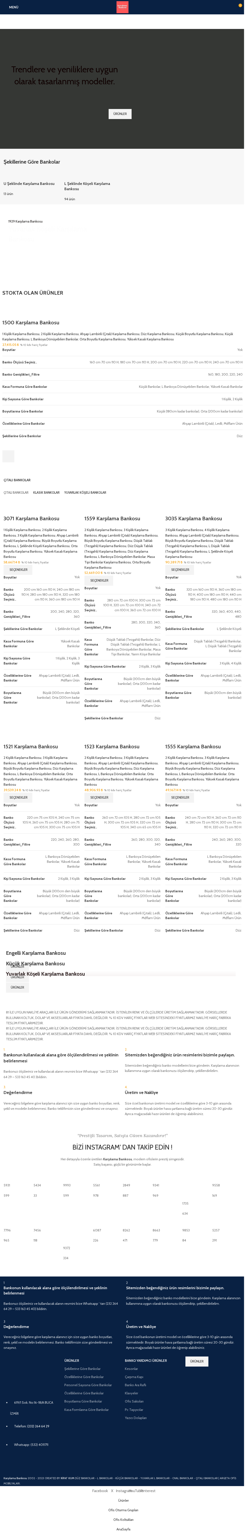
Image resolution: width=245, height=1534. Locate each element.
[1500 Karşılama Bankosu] (22, 304)
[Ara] (122, 21)
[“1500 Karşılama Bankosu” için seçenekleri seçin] (8, 456)
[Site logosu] (122, 7)
